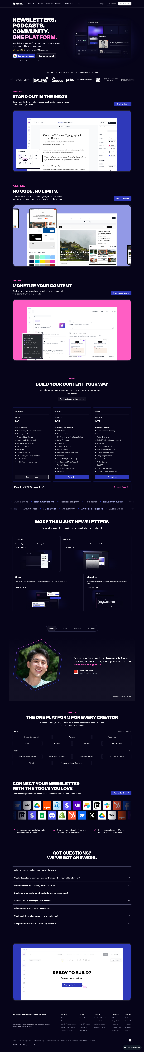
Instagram (128, 1024)
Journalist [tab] (77, 628)
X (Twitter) (128, 1027)
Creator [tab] (64, 628)
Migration (115, 1030)
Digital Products (85, 1024)
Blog (113, 1018)
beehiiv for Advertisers (68, 1024)
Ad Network (69, 3)
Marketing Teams (99, 1027)
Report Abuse (83, 1040)
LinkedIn (127, 1030)
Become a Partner (67, 1030)
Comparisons (116, 1027)
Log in (102, 3)
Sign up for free (125, 3)
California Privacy (38, 1040)
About (63, 1018)
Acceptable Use (51, 1040)
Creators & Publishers (101, 1018)
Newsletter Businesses (101, 1021)
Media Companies (99, 1024)
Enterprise (58, 3)
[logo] (18, 4)
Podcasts (83, 1021)
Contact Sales (120, 487)
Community (83, 1027)
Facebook (128, 1021)
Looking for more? (124, 731)
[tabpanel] (72, 668)
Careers (63, 1021)
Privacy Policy (33, 1024)
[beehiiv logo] (129, 1040)
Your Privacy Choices (64, 1040)
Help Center (116, 1021)
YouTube (127, 1018)
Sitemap (92, 1040)
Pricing (78, 3)
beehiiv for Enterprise (68, 1027)
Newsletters (83, 1018)
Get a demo (112, 3)
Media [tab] (51, 628)
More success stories (122, 696)
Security (75, 1040)
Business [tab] (91, 628)
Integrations (83, 1030)
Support (115, 1024)
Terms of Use (17, 1040)
